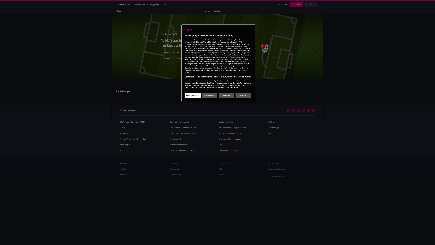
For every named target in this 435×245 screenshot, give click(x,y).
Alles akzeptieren (192, 95)
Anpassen (226, 95)
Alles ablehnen (209, 95)
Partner (243, 95)
